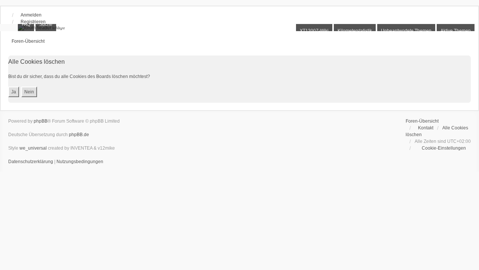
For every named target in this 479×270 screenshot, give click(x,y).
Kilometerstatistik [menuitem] (355, 30)
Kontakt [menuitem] (425, 127)
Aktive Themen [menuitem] (455, 30)
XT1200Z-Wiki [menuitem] (314, 30)
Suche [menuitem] (45, 24)
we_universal (33, 148)
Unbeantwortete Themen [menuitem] (406, 30)
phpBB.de (79, 134)
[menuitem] (440, 148)
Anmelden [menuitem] (31, 15)
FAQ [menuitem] (26, 24)
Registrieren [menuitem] (33, 21)
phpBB (41, 121)
